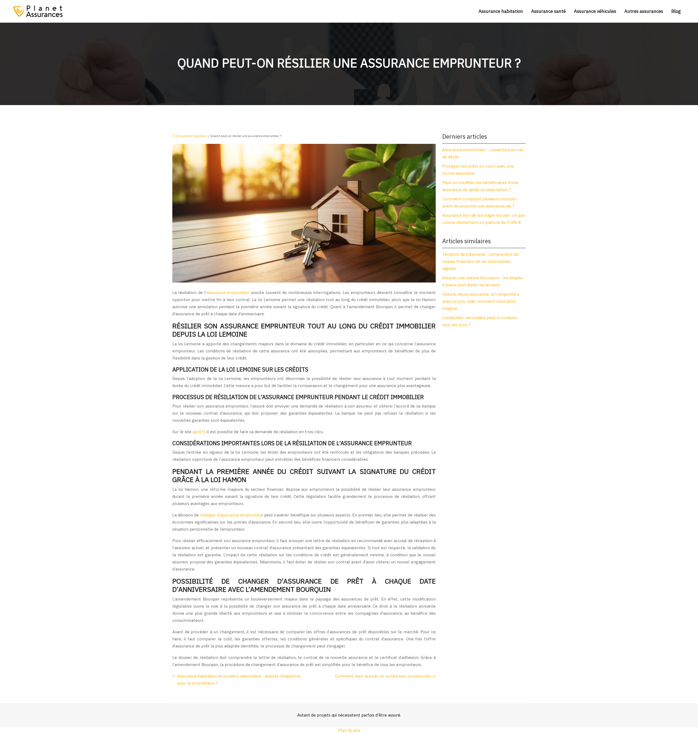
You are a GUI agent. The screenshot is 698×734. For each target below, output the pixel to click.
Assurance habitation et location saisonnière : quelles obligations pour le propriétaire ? (239, 679)
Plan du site (349, 730)
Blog (676, 11)
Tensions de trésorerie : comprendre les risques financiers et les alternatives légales (480, 261)
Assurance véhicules (595, 11)
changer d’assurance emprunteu (230, 515)
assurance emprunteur (228, 292)
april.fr (198, 431)
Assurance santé (548, 11)
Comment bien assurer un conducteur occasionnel (383, 676)
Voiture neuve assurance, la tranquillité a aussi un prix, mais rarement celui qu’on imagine (480, 301)
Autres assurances (643, 11)
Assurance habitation (501, 11)
